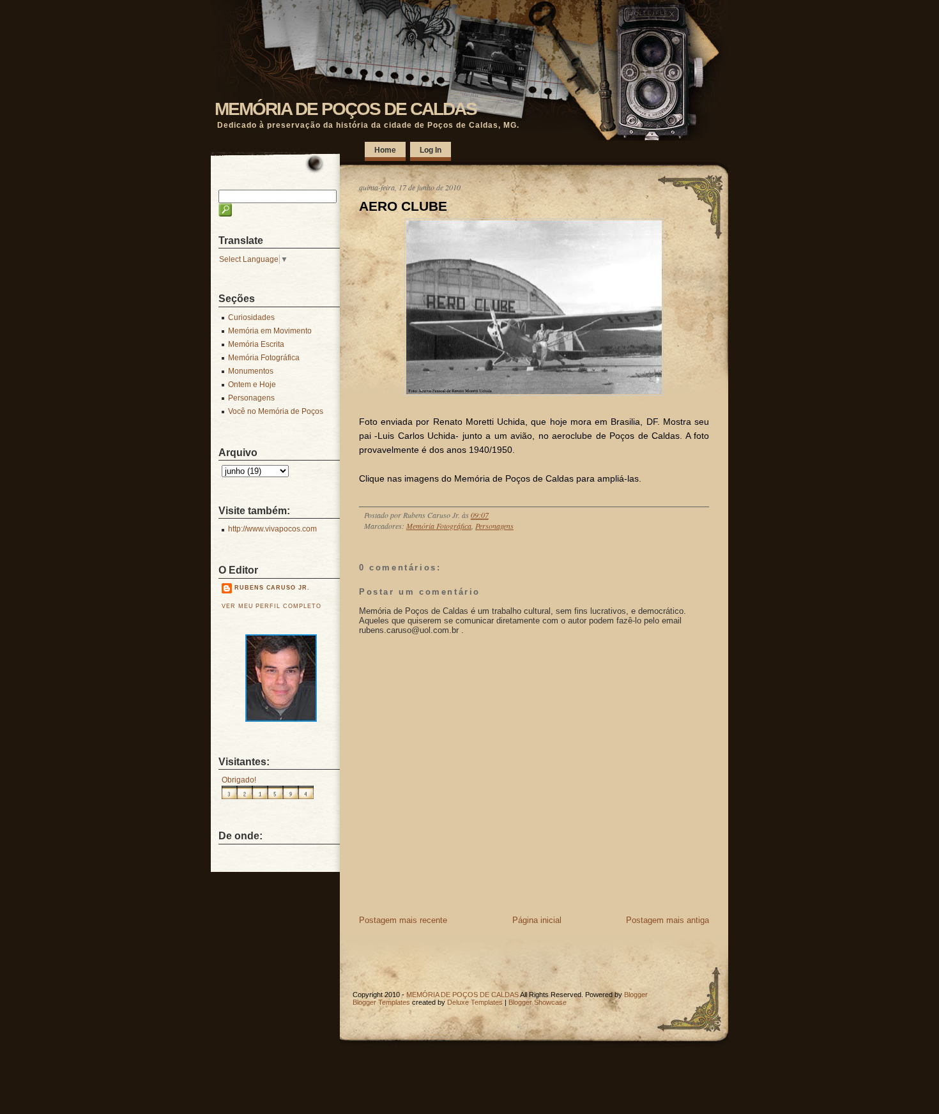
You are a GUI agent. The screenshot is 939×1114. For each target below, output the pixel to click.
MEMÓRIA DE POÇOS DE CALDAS (346, 109)
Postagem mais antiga (667, 920)
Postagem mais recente (403, 920)
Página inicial (536, 920)
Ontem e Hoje (252, 384)
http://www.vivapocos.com (272, 528)
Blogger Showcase (537, 1002)
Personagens (494, 526)
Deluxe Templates (475, 1002)
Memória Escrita (256, 344)
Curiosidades (251, 317)
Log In (430, 150)
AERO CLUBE (403, 206)
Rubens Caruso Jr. (272, 587)
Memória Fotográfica (438, 526)
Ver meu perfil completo (271, 606)
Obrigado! (239, 779)
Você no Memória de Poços (275, 411)
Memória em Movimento (270, 330)
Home (385, 150)
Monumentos (250, 371)
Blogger (636, 994)
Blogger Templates (381, 1002)
